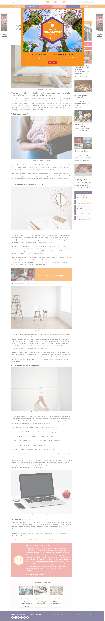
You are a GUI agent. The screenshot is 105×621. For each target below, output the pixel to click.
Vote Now (52, 63)
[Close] (83, 9)
